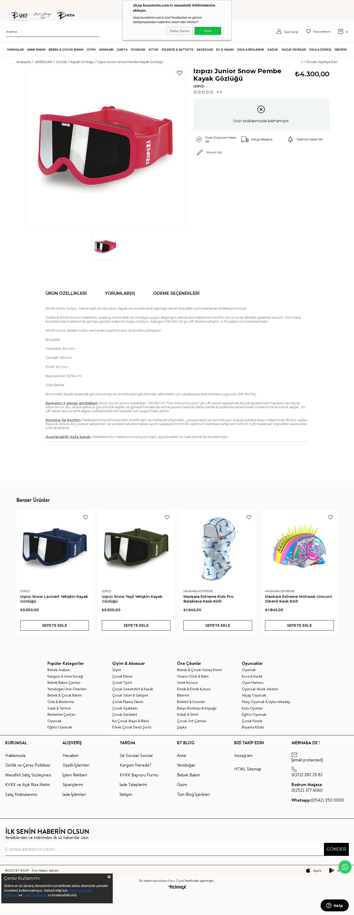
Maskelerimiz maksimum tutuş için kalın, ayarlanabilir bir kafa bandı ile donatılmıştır (137, 437)
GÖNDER (336, 849)
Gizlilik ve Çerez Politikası (27, 765)
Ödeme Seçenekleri (176, 293)
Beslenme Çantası (61, 714)
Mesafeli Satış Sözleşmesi (28, 775)
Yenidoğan (186, 765)
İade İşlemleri (74, 794)
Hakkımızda (15, 755)
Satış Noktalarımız (21, 794)
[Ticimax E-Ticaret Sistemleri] (177, 887)
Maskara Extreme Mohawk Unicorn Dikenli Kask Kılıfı (298, 599)
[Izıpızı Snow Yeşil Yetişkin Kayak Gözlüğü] (136, 548)
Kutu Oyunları (252, 708)
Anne (181, 755)
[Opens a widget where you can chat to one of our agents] (334, 905)
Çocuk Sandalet (124, 714)
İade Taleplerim (133, 784)
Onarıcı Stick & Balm (193, 676)
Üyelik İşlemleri (75, 765)
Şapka (182, 727)
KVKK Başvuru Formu (139, 775)
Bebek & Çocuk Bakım (64, 695)
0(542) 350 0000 (318, 800)
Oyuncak (54, 721)
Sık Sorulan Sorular (136, 755)
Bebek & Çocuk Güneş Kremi (199, 669)
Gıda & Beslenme (60, 701)
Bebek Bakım (188, 775)
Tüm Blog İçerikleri (193, 794)
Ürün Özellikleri (66, 293)
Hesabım (70, 755)
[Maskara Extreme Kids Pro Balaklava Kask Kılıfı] (218, 548)
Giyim (116, 669)
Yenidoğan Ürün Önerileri (67, 689)
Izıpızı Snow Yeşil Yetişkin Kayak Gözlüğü (132, 599)
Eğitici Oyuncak (59, 727)
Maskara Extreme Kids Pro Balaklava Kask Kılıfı (208, 599)
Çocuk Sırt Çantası (191, 721)
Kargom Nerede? (135, 765)
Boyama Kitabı (253, 727)
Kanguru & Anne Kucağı (65, 676)
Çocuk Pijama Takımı (127, 701)
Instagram (243, 755)
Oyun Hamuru (252, 682)
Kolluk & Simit (187, 714)
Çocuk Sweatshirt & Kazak (132, 689)
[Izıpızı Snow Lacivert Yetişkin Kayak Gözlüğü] (54, 548)
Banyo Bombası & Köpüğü (196, 708)
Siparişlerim (72, 784)
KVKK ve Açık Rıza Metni (27, 784)
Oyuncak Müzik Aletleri (260, 689)
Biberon (183, 695)
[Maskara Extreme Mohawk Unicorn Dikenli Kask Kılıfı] (299, 548)
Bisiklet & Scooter (191, 701)
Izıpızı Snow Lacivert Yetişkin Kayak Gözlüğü (54, 599)
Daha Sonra (179, 31)
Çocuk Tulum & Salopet (130, 695)
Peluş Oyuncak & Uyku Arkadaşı (266, 701)
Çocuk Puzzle (252, 721)
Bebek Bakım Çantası (63, 682)
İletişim (126, 794)
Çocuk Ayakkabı (124, 708)
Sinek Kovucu (187, 682)
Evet (207, 31)
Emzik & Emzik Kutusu (193, 689)
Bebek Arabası (58, 669)
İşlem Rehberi (74, 775)
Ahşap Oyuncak (254, 695)
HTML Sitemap (247, 769)
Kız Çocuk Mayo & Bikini (130, 721)
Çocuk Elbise (122, 676)
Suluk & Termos (59, 708)
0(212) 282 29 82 (307, 774)
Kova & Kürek (252, 676)
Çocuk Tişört (122, 682)
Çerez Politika (33, 895)
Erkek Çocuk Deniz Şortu (131, 727)
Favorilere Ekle (85, 517)
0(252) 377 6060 (307, 787)
